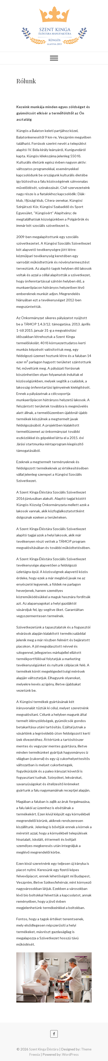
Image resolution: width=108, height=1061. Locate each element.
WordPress (70, 1054)
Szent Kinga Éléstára (44, 1049)
